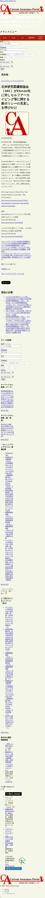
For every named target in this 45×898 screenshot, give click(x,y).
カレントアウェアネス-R (9, 241)
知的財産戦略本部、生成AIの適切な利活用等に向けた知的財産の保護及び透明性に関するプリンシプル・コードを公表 (9, 500)
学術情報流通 (19, 243)
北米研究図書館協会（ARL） (16, 245)
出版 (13, 243)
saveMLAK (8, 782)
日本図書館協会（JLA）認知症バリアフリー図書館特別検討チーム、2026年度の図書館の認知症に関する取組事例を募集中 (9, 570)
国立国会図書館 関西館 (9, 845)
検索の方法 (9, 837)
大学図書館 (25, 241)
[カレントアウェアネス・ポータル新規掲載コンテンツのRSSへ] (13, 807)
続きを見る (5, 410)
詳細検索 (3, 47)
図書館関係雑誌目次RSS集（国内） (9, 811)
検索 (2, 69)
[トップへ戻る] (1, 897)
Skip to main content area (8, 1)
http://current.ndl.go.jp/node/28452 (12, 222)
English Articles (40, 38)
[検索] (1, 46)
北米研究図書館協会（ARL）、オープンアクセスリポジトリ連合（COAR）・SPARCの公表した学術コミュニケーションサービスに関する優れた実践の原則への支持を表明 (18, 320)
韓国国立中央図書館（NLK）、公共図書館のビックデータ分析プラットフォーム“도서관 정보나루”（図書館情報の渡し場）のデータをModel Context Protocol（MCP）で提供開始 (9, 472)
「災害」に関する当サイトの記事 (9, 747)
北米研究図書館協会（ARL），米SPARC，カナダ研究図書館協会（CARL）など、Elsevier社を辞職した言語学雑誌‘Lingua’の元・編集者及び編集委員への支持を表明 (19, 305)
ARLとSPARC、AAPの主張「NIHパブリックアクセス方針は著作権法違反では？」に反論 (18, 313)
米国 (19, 241)
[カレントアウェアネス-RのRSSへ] (6, 593)
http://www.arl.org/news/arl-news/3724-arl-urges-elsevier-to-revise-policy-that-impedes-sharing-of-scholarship (15, 203)
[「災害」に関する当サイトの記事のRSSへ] (9, 750)
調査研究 (32, 38)
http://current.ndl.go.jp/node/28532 (12, 236)
